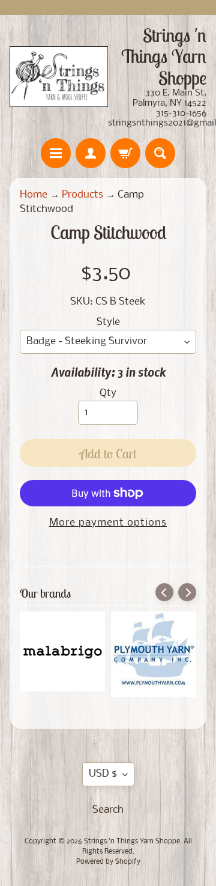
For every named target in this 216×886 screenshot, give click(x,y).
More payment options (108, 523)
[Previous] (164, 592)
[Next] (187, 592)
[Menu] (56, 153)
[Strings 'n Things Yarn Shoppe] (59, 76)
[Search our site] (160, 153)
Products (82, 195)
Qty (108, 393)
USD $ (103, 774)
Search (108, 810)
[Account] (91, 153)
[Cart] (125, 153)
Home (33, 195)
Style (108, 322)
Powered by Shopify (108, 862)
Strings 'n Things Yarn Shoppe (132, 841)
